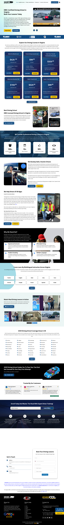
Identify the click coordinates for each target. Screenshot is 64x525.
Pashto (9, 278)
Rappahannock (55, 342)
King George (9, 346)
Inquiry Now (7, 30)
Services (26, 507)
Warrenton (54, 355)
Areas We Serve (31, 2)
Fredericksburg (9, 342)
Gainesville (31, 353)
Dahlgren (42, 348)
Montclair (54, 344)
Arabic (55, 283)
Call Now (17, 30)
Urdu (43, 278)
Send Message (45, 474)
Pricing (27, 2)
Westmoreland (21, 342)
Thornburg (43, 346)
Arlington (20, 353)
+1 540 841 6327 (55, 2)
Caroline (8, 353)
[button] (59, 390)
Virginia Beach (32, 348)
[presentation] (34, 30)
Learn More (8, 73)
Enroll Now (16, 73)
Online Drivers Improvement (53, 19)
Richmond (20, 355)
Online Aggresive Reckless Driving (54, 22)
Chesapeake (32, 342)
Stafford (8, 340)
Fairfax (31, 344)
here (16, 204)
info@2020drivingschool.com (13, 473)
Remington (43, 344)
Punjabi (20, 283)
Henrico (8, 355)
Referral (26, 511)
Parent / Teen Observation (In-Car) (39, 13)
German (9, 283)
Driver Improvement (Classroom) (40, 17)
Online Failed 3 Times (55, 15)
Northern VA (32, 346)
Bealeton (54, 350)
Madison (53, 340)
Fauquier (19, 344)
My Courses (46, 2)
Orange (8, 350)
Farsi (55, 278)
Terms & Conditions (28, 517)
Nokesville (54, 346)
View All (32, 288)
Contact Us (42, 2)
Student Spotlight (28, 513)
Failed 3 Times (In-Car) (53, 12)
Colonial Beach (43, 355)
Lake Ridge (20, 350)
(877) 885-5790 (44, 491)
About (26, 514)
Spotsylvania (9, 344)
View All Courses (46, 28)
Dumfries (19, 348)
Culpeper (19, 340)
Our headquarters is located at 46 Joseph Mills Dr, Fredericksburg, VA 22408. (51, 506)
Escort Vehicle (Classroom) (53, 9)
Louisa (19, 346)
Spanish (43, 283)
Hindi (32, 278)
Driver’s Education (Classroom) (39, 23)
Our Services (31, 186)
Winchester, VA (43, 340)
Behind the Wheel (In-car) (39, 9)
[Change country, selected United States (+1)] (36, 461)
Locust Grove (43, 350)
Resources (37, 2)
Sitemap (26, 515)
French (32, 283)
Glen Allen (31, 355)
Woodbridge (32, 340)
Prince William (9, 348)
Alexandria (43, 342)
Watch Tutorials (9, 306)
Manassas (54, 348)
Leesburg (31, 350)
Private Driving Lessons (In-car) (40, 20)
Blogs (26, 512)
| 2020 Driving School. (31, 522)
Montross (42, 353)
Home (17, 2)
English (20, 278)
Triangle (53, 353)
